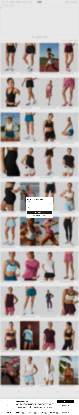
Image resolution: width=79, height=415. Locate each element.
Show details (64, 412)
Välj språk (29, 206)
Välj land (29, 201)
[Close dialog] (76, 197)
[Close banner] (77, 400)
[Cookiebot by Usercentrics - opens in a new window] (8, 413)
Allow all (65, 401)
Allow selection (65, 405)
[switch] (35, 413)
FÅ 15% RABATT (68, 213)
